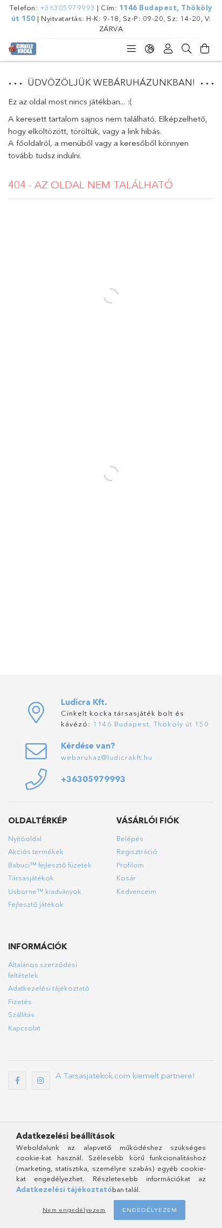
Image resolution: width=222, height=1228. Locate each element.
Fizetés (20, 1001)
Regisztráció (136, 851)
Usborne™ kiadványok (44, 891)
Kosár (126, 877)
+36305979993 (67, 7)
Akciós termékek (36, 851)
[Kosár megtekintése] (205, 49)
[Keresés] (186, 49)
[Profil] (168, 49)
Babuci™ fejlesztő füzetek (50, 864)
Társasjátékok (31, 877)
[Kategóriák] (131, 49)
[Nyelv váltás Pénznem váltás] (150, 49)
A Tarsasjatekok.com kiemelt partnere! (125, 1075)
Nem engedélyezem (74, 1209)
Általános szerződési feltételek (42, 969)
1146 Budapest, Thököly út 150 (151, 723)
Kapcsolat (24, 1028)
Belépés (129, 838)
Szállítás (21, 1014)
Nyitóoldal (24, 838)
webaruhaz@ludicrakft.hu (106, 757)
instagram (41, 1080)
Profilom (130, 864)
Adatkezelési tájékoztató (48, 988)
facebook (17, 1080)
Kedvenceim (136, 891)
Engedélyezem (149, 1209)
